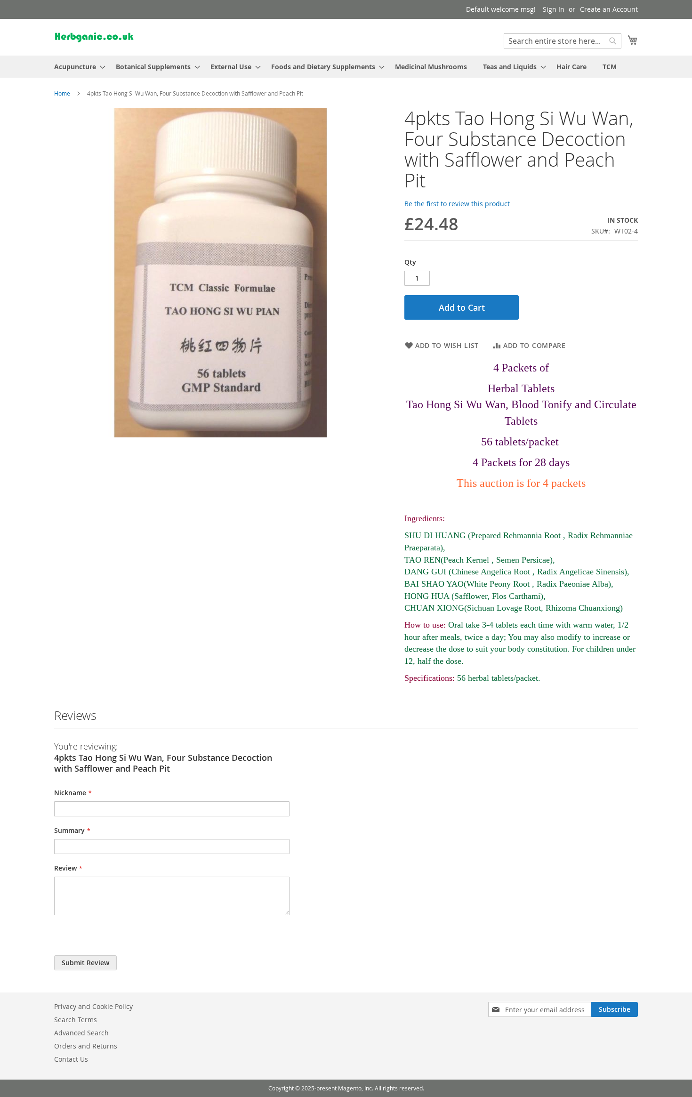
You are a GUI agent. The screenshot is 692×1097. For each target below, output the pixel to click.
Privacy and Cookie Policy (93, 1006)
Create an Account (609, 9)
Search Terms (75, 1019)
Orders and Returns (85, 1045)
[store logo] (94, 37)
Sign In (553, 9)
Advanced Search (81, 1032)
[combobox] (562, 40)
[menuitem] (76, 67)
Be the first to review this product (457, 203)
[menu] (346, 67)
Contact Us (71, 1059)
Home (62, 93)
